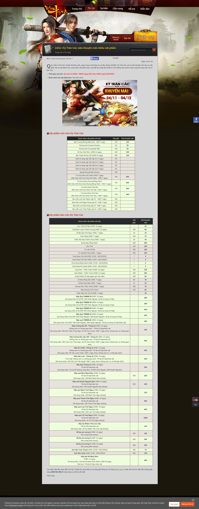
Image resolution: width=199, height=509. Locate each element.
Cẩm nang (118, 6)
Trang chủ (77, 6)
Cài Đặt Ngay (145, 35)
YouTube (195, 400)
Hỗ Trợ (131, 7)
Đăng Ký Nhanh (116, 38)
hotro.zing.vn (119, 469)
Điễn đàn (145, 8)
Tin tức (91, 5)
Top (195, 404)
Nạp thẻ (127, 38)
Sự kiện (104, 5)
